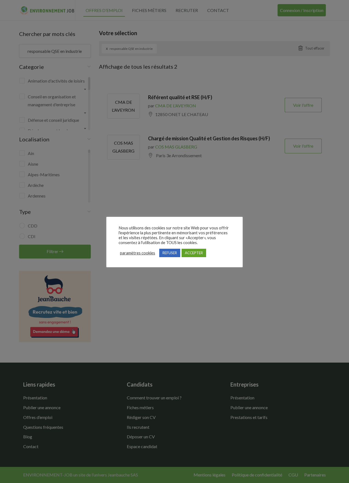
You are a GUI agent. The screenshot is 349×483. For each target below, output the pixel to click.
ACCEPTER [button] (194, 253)
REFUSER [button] (170, 253)
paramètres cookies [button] (137, 253)
